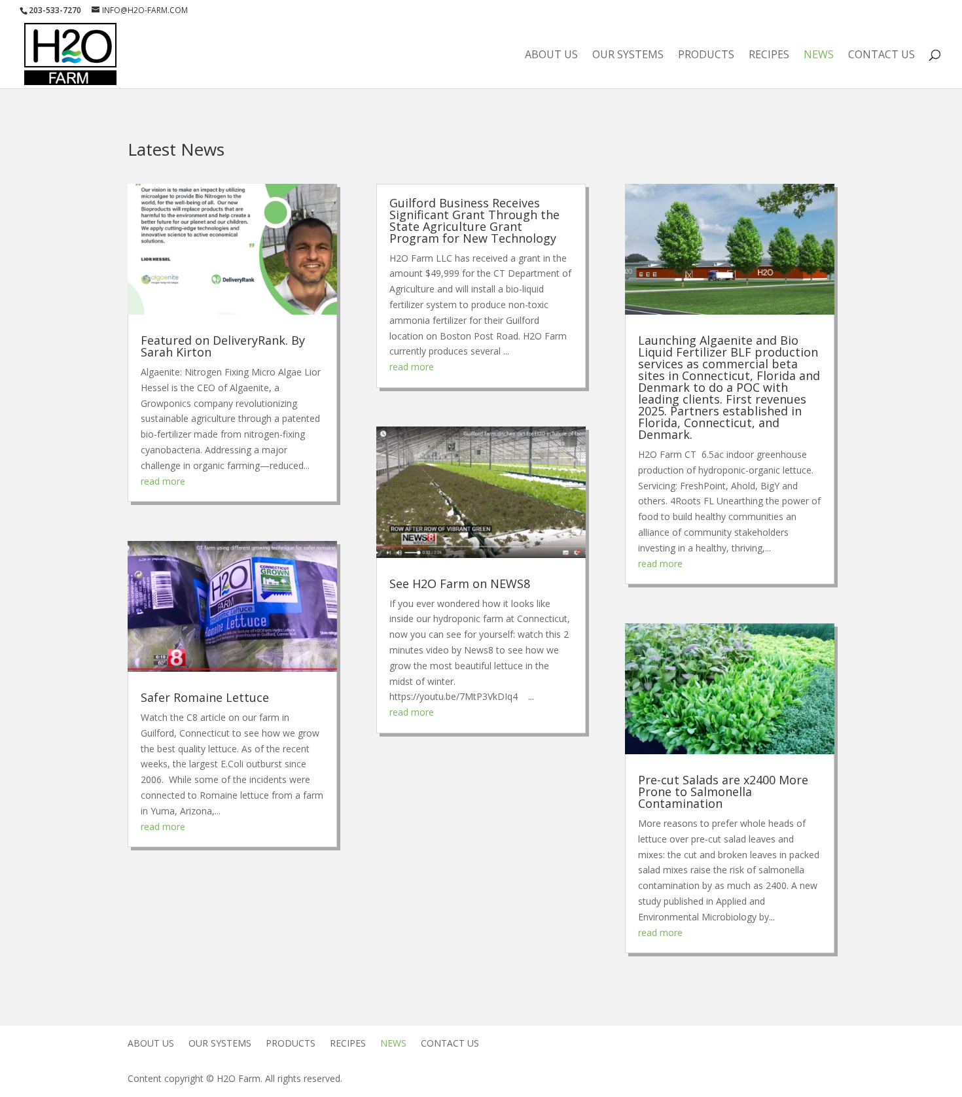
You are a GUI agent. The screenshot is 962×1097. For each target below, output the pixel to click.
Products (706, 55)
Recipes (769, 55)
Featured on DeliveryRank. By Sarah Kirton (223, 346)
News (819, 55)
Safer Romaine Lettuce (205, 697)
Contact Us (881, 55)
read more (163, 481)
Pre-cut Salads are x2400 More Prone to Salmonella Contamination (723, 791)
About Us (551, 55)
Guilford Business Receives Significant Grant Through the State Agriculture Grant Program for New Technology (474, 220)
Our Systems (628, 55)
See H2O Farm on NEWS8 (459, 583)
